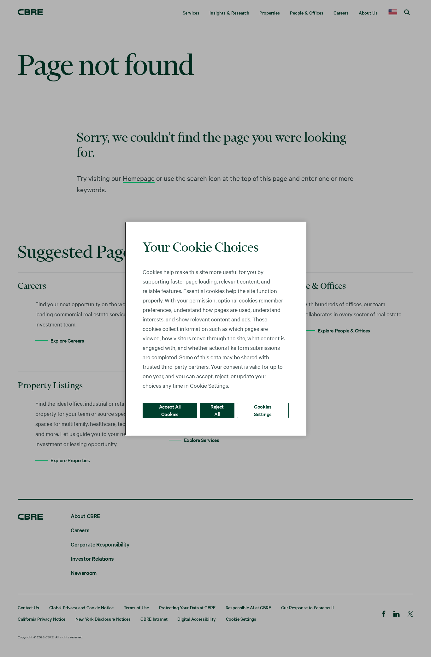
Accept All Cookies (170, 410)
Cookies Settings (263, 410)
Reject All (217, 410)
